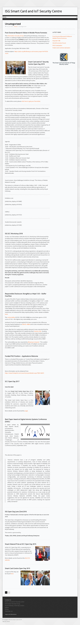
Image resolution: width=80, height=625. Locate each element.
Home (15, 26)
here (6, 314)
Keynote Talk (56, 41)
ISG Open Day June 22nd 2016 (16, 512)
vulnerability (11, 317)
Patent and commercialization (61, 48)
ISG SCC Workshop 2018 (14, 233)
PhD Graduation (57, 45)
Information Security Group (16, 36)
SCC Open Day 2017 (12, 381)
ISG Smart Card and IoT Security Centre (33, 11)
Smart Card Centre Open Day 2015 (17, 568)
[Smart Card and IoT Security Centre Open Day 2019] (15, 67)
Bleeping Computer (33, 342)
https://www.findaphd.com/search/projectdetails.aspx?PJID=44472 (24, 373)
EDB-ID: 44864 (26, 324)
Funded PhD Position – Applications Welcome (21, 356)
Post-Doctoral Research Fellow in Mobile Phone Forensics (26, 33)
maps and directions (10, 614)
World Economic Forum (59, 43)
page (26, 411)
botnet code (37, 331)
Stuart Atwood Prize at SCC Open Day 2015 (20, 544)
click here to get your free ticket (31, 101)
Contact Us (8, 600)
